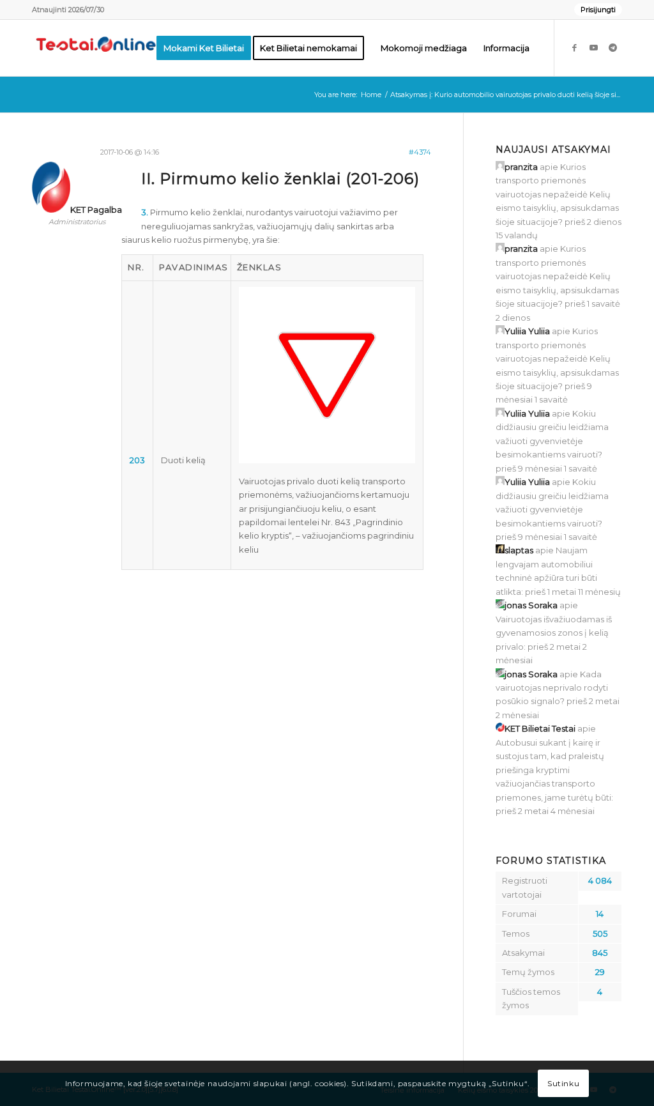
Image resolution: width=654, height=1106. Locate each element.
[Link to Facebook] (574, 47)
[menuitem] (595, 9)
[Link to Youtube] (593, 47)
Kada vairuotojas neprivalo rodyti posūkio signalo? (552, 688)
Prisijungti (598, 9)
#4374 (420, 152)
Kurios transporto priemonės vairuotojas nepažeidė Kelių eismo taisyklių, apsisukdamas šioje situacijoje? (557, 194)
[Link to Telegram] (612, 47)
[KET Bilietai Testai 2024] (96, 48)
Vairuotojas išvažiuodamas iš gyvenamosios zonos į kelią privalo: (554, 633)
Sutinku (563, 1083)
